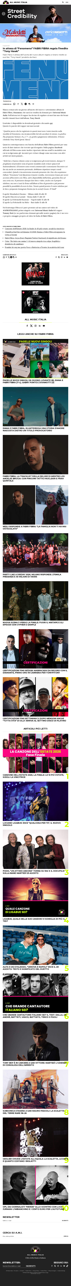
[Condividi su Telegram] (26, 104)
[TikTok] (67, 1266)
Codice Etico (28, 1270)
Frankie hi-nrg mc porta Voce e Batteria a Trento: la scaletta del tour (34, 247)
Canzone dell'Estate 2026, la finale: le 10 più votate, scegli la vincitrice (34, 229)
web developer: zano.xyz (35, 1273)
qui (51, 123)
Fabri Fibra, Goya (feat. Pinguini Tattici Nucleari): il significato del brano (35, 238)
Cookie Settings (61, 1270)
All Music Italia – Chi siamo (12, 1270)
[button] (29, 104)
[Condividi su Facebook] (18, 104)
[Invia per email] (33, 104)
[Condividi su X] (22, 104)
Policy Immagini (52, 1270)
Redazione (7, 101)
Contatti (22, 1270)
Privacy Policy (36, 1270)
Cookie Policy (44, 1270)
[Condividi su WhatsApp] (14, 104)
